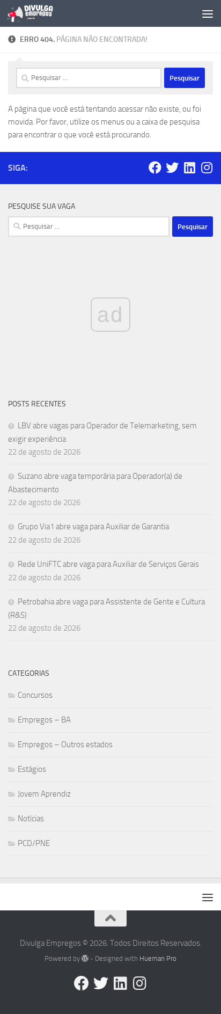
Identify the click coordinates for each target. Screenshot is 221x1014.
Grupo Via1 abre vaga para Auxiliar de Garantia (93, 526)
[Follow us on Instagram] (206, 167)
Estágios (32, 769)
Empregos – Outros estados (65, 744)
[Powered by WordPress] (85, 958)
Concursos (35, 695)
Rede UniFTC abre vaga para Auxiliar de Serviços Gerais (108, 564)
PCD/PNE (34, 843)
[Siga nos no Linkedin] (189, 167)
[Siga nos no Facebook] (155, 167)
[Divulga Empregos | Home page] (38, 13)
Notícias (31, 818)
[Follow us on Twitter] (172, 167)
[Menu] (207, 13)
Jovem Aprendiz (44, 794)
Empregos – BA (44, 720)
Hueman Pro (157, 958)
